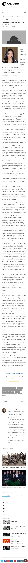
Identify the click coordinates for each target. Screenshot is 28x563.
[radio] (10, 381)
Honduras (19, 389)
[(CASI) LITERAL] (14, 4)
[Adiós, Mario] (6, 521)
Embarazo (15, 389)
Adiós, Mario (14, 521)
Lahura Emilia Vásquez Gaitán (8, 391)
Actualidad (8, 387)
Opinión (15, 393)
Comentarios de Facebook (6, 495)
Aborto (4, 387)
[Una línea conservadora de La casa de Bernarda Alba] (14, 470)
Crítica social (5, 389)
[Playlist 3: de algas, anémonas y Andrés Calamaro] (6, 546)
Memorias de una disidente (7, 393)
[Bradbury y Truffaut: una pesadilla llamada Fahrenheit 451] (6, 539)
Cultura (10, 389)
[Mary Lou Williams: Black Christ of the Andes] (6, 526)
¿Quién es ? (14, 373)
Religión (19, 393)
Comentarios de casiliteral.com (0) (16, 495)
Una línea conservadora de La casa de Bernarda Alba (13, 487)
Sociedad (4, 395)
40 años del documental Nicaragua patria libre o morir (13, 467)
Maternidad (17, 391)
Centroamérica (20, 387)
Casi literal (14, 387)
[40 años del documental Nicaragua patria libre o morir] (14, 450)
